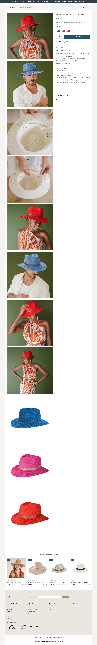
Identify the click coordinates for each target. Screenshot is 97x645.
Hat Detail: (59, 47)
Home (9, 7)
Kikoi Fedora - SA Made (14, 582)
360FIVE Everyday (74, 580)
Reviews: (58, 99)
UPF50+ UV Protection (33, 609)
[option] (16, 572)
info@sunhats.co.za (77, 603)
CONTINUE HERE (82, 1)
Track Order (9, 607)
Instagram (9, 597)
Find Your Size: (60, 87)
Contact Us (9, 618)
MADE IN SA (15, 7)
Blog (50, 609)
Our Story (51, 607)
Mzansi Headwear (14, 544)
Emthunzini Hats (31, 580)
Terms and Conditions (52, 637)
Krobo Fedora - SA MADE (35, 582)
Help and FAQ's (10, 616)
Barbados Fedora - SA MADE (79, 582)
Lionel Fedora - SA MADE (57, 582)
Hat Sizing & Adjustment (33, 607)
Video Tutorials (31, 614)
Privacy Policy (61, 637)
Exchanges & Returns (11, 614)
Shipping (9, 611)
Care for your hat (32, 611)
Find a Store (9, 609)
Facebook (7, 597)
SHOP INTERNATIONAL (72, 1)
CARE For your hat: (62, 95)
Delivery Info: (60, 91)
